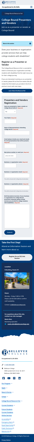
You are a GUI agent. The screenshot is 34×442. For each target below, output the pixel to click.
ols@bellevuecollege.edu (18, 305)
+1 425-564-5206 (9, 365)
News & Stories (6, 392)
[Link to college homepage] (17, 352)
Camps (4, 397)
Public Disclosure (7, 428)
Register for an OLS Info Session (17, 257)
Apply (3, 388)
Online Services (7, 415)
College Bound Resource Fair (14, 13)
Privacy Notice (6, 440)
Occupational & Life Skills (11, 7)
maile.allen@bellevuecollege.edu (18, 324)
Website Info (6, 431)
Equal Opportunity (7, 425)
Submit (9, 232)
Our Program (6, 383)
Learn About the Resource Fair (17, 91)
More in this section (8, 43)
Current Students (7, 405)
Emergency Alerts (7, 422)
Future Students (7, 409)
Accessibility (5, 419)
